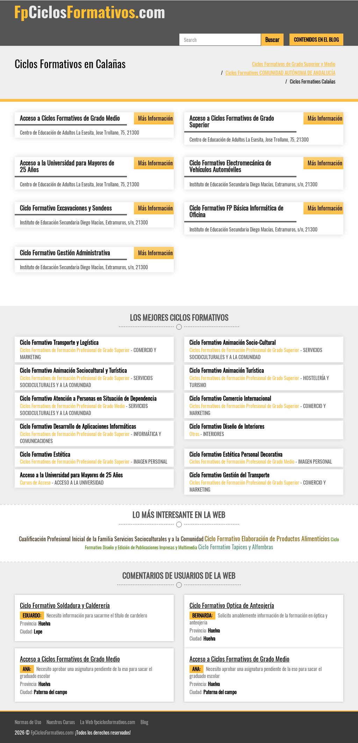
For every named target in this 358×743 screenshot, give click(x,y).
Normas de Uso (28, 722)
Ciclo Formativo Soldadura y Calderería (65, 605)
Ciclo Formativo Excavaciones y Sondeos (66, 207)
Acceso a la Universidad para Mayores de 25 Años (67, 166)
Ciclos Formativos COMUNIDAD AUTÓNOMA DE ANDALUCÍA (280, 72)
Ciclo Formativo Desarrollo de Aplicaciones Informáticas (78, 426)
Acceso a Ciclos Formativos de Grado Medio (70, 117)
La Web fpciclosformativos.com (107, 722)
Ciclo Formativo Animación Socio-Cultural (232, 342)
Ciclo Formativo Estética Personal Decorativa (235, 454)
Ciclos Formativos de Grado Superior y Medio (293, 63)
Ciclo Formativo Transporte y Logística (59, 342)
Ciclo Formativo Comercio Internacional (230, 398)
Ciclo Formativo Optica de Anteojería (231, 605)
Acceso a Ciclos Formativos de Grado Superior (231, 121)
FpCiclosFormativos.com (52, 732)
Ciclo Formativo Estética (45, 454)
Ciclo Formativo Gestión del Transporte (229, 475)
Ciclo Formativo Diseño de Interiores (226, 426)
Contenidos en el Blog (316, 39)
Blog (144, 722)
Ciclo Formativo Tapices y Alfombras (235, 547)
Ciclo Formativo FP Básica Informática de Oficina (236, 211)
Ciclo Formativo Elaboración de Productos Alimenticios (267, 538)
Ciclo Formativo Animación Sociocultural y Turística (73, 370)
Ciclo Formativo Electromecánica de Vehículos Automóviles (230, 166)
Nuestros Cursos (60, 722)
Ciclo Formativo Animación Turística (226, 370)
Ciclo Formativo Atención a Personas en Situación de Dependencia (88, 398)
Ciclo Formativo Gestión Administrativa (65, 252)
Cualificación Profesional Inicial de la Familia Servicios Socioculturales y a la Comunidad (111, 539)
